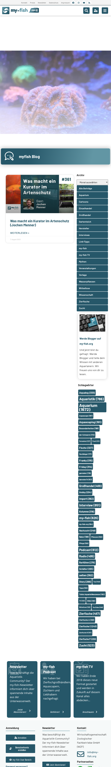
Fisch (96, 441)
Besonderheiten (89, 428)
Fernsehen (84, 441)
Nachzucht (87, 530)
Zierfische (89, 613)
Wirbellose (84, 607)
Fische (86, 447)
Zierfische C (88, 626)
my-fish (88, 518)
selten (86, 575)
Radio (86, 556)
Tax (96, 582)
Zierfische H (85, 633)
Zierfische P (87, 639)
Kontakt (24, 3)
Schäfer (86, 568)
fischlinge (85, 454)
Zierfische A (86, 620)
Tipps (83, 588)
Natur (84, 537)
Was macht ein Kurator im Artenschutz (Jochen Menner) (39, 223)
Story (85, 581)
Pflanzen (96, 537)
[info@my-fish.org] (80, 754)
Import (86, 498)
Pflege (83, 543)
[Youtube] (84, 3)
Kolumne (86, 511)
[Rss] (89, 3)
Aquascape (85, 416)
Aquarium (88, 407)
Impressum (65, 3)
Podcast (88, 550)
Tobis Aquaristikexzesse (92, 594)
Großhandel (90, 486)
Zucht (86, 645)
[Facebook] (73, 3)
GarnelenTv (85, 480)
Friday (85, 466)
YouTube (98, 607)
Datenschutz (53, 3)
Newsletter (42, 3)
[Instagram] (79, 3)
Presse (32, 3)
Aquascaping (90, 422)
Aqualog (87, 392)
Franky (85, 460)
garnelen (85, 473)
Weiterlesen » (19, 232)
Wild (91, 601)
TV (82, 601)
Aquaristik (91, 399)
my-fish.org (86, 524)
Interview (89, 505)
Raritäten (87, 562)
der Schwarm (87, 435)
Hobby (85, 492)
